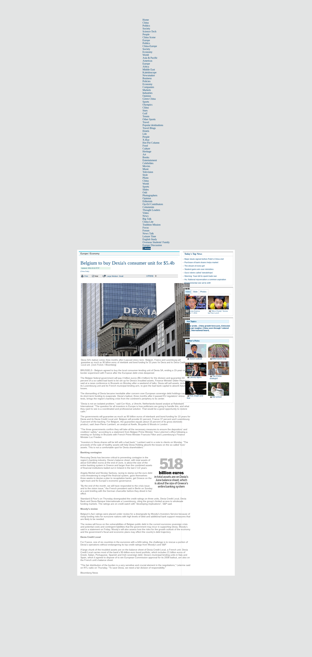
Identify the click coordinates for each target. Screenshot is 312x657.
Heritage (147, 151)
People (146, 34)
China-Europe (150, 46)
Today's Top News (193, 254)
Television (148, 172)
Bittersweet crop (219, 359)
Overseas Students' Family (156, 242)
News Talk (148, 233)
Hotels (146, 131)
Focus (146, 227)
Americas (147, 60)
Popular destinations (153, 125)
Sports (146, 101)
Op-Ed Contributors (153, 204)
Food (145, 145)
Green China (149, 98)
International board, (200, 330)
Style (145, 175)
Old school (217, 397)
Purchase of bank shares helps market (201, 262)
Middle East (149, 69)
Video (146, 213)
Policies (146, 81)
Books (146, 157)
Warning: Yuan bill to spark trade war (200, 276)
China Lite (148, 221)
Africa (146, 66)
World (146, 55)
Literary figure (195, 377)
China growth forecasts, (210, 326)
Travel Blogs (149, 128)
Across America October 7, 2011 (192, 312)
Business (147, 78)
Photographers (150, 195)
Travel (146, 122)
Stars (145, 110)
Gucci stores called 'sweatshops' (198, 273)
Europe (146, 40)
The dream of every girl (194, 266)
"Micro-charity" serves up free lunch (218, 312)
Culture (146, 148)
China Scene (149, 37)
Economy (147, 52)
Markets (147, 90)
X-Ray (146, 139)
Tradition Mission (152, 224)
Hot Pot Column (151, 142)
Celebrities (148, 163)
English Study (150, 239)
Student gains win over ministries (199, 269)
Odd (145, 192)
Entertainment (150, 160)
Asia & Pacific (150, 57)
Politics (146, 25)
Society (146, 28)
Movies (146, 166)
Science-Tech (149, 31)
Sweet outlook (195, 359)
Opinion (147, 95)
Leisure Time (149, 236)
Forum (146, 230)
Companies (148, 87)
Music (146, 169)
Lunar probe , (192, 326)
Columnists (148, 207)
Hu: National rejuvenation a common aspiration (205, 279)
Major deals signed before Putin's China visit (204, 259)
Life (145, 134)
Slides (146, 189)
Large (109, 276)
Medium (115, 276)
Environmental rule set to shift (197, 283)
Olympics (147, 104)
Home (146, 19)
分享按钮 (149, 276)
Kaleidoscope (149, 72)
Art (144, 154)
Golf (145, 113)
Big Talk (147, 218)
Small (121, 276)
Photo (146, 177)
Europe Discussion (152, 245)
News (146, 216)
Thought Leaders (151, 210)
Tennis (146, 116)
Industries (147, 93)
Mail (96, 276)
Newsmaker (149, 75)
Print (86, 276)
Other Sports (149, 119)
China (146, 22)
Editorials (147, 201)
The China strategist (215, 377)
